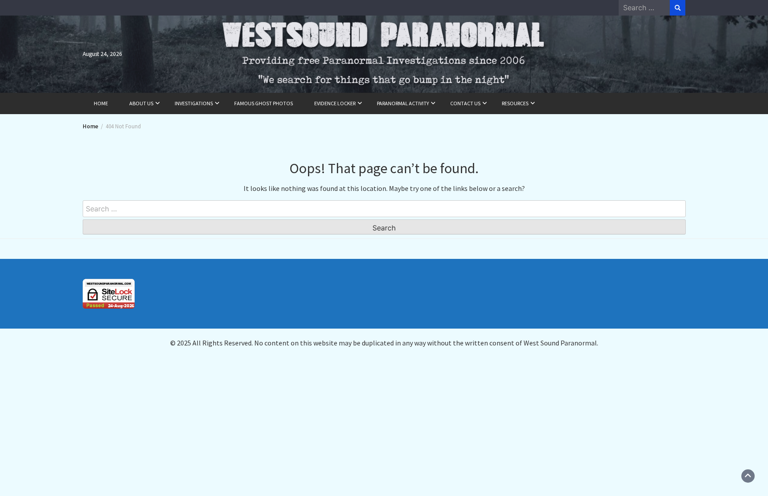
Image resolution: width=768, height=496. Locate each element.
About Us (141, 103)
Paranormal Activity (403, 103)
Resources (515, 103)
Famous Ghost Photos (263, 103)
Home (101, 103)
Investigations (194, 103)
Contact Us (465, 103)
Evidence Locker (335, 103)
